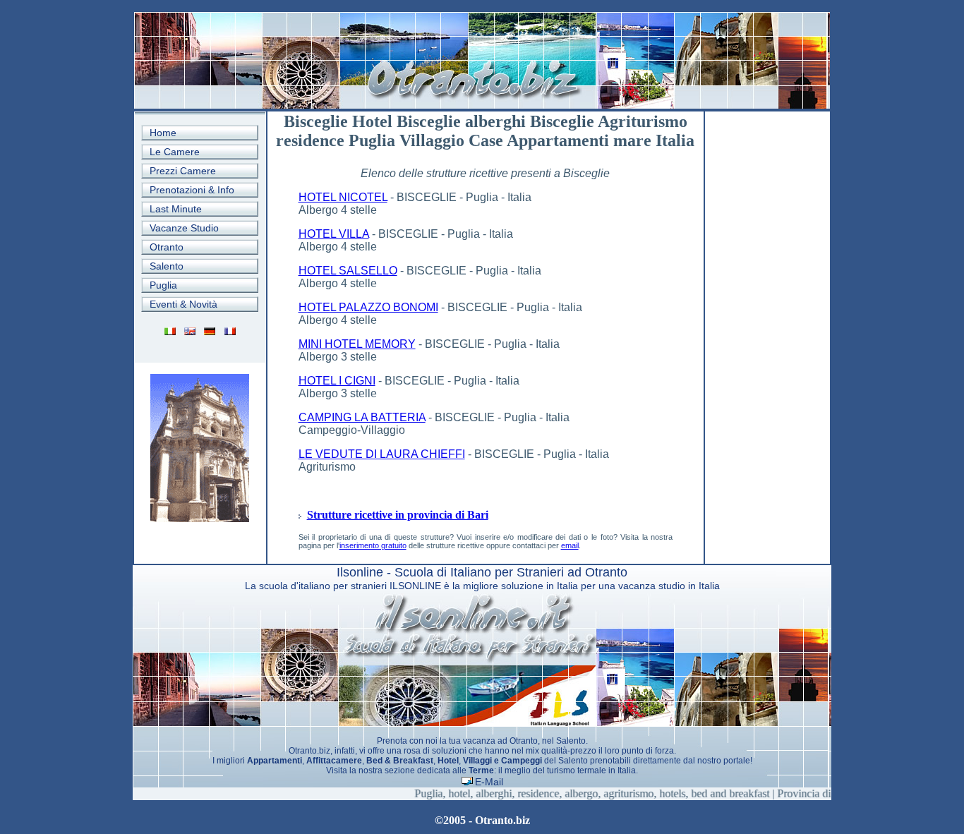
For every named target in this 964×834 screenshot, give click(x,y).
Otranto (166, 247)
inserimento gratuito (372, 545)
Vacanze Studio (184, 228)
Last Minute (176, 208)
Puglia (163, 285)
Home (163, 132)
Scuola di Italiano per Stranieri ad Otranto (510, 572)
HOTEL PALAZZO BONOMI (368, 307)
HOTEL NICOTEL (343, 197)
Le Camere (175, 151)
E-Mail (489, 781)
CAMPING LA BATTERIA (362, 417)
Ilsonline (360, 572)
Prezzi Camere (183, 170)
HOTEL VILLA (334, 234)
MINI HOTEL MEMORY (357, 344)
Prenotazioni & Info (192, 189)
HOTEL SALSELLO (348, 271)
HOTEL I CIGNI (337, 381)
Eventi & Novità (183, 304)
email (570, 545)
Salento (166, 266)
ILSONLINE (415, 585)
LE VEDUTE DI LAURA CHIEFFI (382, 454)
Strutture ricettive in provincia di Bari (397, 515)
